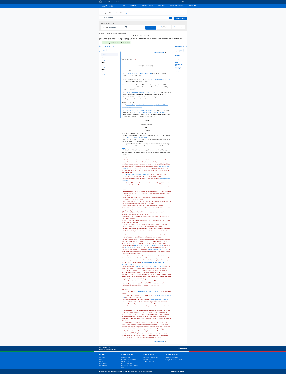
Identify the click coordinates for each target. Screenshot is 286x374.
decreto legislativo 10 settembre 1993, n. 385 (134, 137)
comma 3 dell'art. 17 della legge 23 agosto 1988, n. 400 (149, 266)
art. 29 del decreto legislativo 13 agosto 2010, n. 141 (148, 245)
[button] (126, 26)
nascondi (104, 50)
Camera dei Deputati (147, 359)
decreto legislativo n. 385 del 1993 (160, 79)
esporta (176, 62)
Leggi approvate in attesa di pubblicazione (130, 365)
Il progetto (101, 359)
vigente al (106, 27)
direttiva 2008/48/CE (131, 247)
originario (164, 27)
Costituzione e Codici (125, 357)
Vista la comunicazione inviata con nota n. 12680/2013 (138, 110)
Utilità (122, 367)
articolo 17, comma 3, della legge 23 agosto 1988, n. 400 (149, 112)
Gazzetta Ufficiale (125, 361)
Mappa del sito (121, 372)
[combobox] (135, 17)
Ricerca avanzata (180, 18)
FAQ (126, 372)
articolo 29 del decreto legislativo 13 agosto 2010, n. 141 (142, 93)
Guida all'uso (102, 361)
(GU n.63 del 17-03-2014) (106, 46)
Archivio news (102, 357)
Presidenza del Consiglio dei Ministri (151, 357)
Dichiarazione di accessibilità (135, 372)
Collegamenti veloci (103, 363)
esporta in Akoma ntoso (178, 65)
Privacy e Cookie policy (105, 372)
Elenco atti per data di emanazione (128, 359)
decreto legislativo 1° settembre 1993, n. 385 (139, 73)
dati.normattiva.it (147, 372)
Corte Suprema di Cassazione (171, 357)
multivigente (178, 27)
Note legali (114, 372)
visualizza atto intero (181, 46)
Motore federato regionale (127, 363)
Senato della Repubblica (148, 361)
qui (126, 13)
